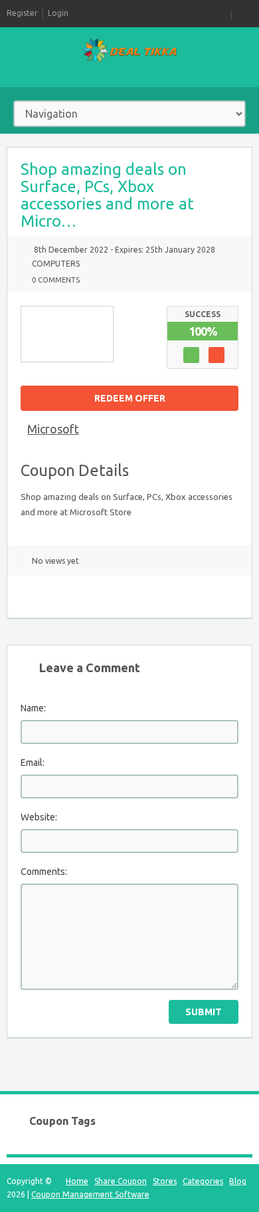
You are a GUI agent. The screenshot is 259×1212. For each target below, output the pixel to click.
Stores (165, 1181)
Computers (56, 263)
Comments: (44, 871)
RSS (221, 13)
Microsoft (53, 428)
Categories (203, 1181)
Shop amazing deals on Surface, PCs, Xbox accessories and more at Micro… (107, 195)
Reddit (168, 596)
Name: (33, 708)
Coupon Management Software (90, 1194)
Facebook (98, 596)
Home (77, 1181)
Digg (145, 596)
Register (22, 13)
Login (58, 13)
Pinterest (122, 596)
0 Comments (56, 280)
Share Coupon (120, 1181)
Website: (39, 817)
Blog (237, 1181)
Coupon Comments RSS (52, 596)
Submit (203, 1012)
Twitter (75, 596)
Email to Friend (29, 596)
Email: (32, 762)
